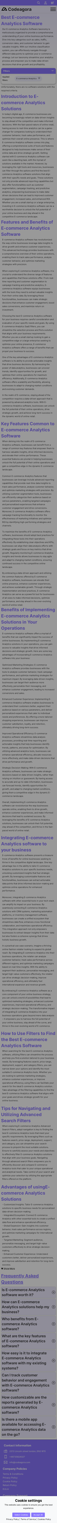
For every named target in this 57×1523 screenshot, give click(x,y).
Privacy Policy (12, 1519)
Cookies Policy (44, 1519)
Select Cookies (21, 1515)
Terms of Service (28, 1519)
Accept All (38, 1515)
